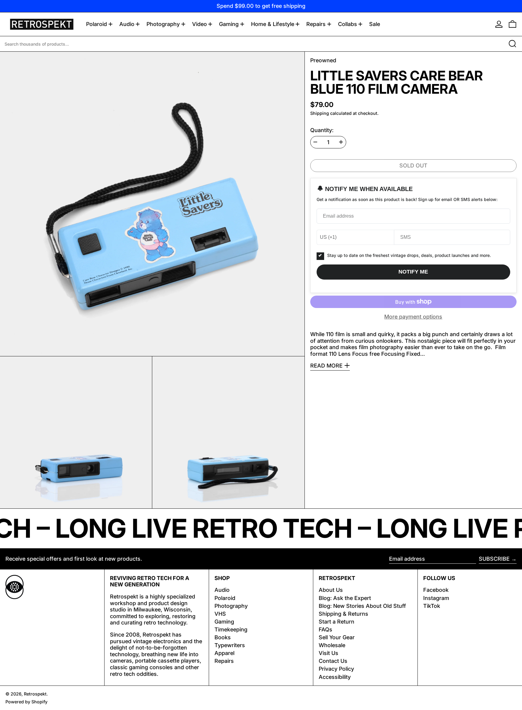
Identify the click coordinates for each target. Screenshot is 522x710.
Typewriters (229, 645)
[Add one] (341, 142)
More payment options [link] (413, 316)
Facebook (436, 590)
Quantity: (322, 130)
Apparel (224, 653)
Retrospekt (35, 693)
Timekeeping (230, 629)
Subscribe (494, 559)
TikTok (431, 606)
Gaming (224, 621)
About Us (331, 590)
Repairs (224, 661)
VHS (220, 614)
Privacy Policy (336, 669)
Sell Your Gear (337, 637)
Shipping (319, 113)
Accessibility (335, 677)
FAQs (325, 629)
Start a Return (336, 621)
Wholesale (332, 645)
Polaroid (224, 598)
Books (222, 637)
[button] (512, 24)
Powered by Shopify (26, 701)
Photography (231, 606)
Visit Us (328, 653)
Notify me (413, 272)
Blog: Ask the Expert (345, 598)
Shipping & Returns (343, 614)
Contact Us (333, 661)
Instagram (436, 598)
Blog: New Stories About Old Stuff (362, 606)
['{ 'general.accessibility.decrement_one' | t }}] (315, 142)
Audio (222, 590)
